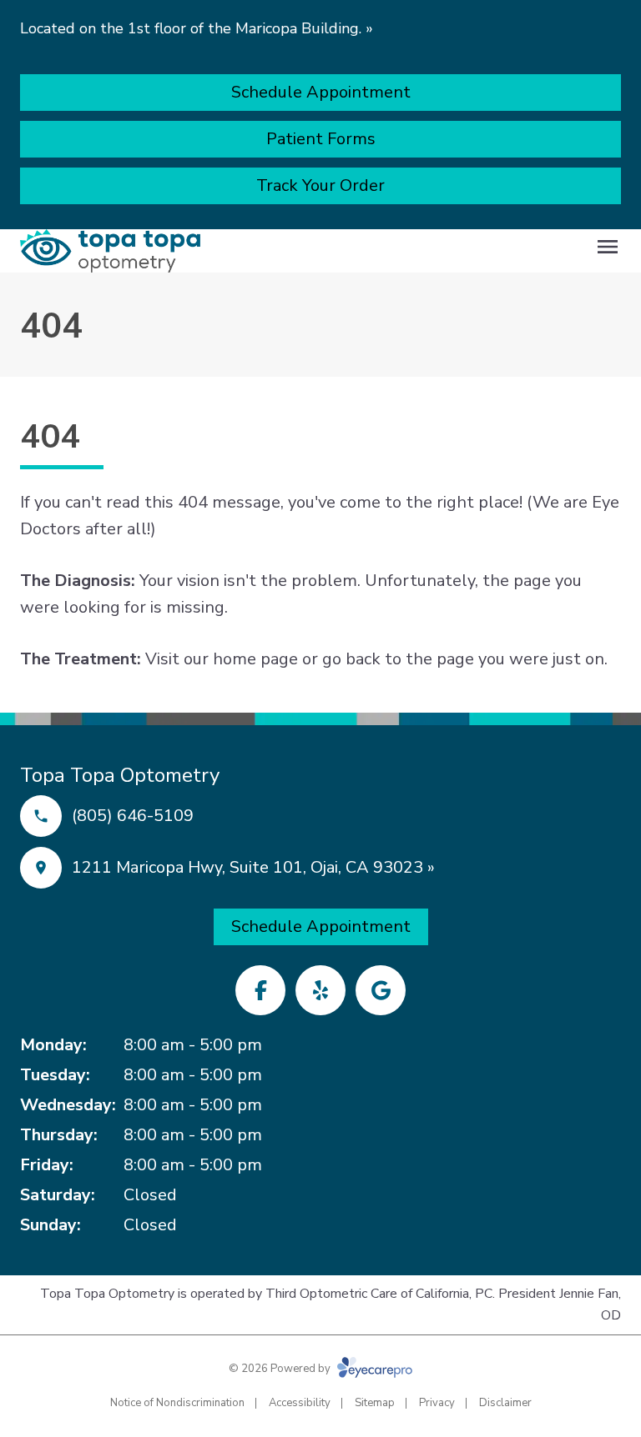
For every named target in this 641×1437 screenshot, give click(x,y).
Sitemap (375, 1402)
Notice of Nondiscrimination (177, 1402)
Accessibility (300, 1402)
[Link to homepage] (110, 251)
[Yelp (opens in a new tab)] (320, 990)
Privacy (437, 1402)
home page (255, 659)
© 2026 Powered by (281, 1368)
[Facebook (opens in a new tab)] (260, 990)
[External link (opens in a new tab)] (381, 990)
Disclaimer (505, 1402)
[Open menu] (607, 246)
